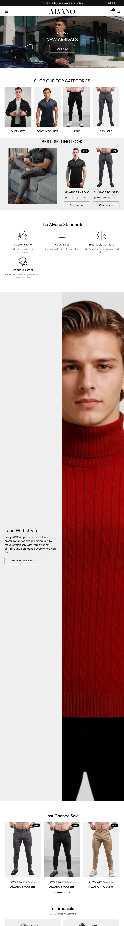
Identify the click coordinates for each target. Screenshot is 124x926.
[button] (118, 11)
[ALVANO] (62, 11)
